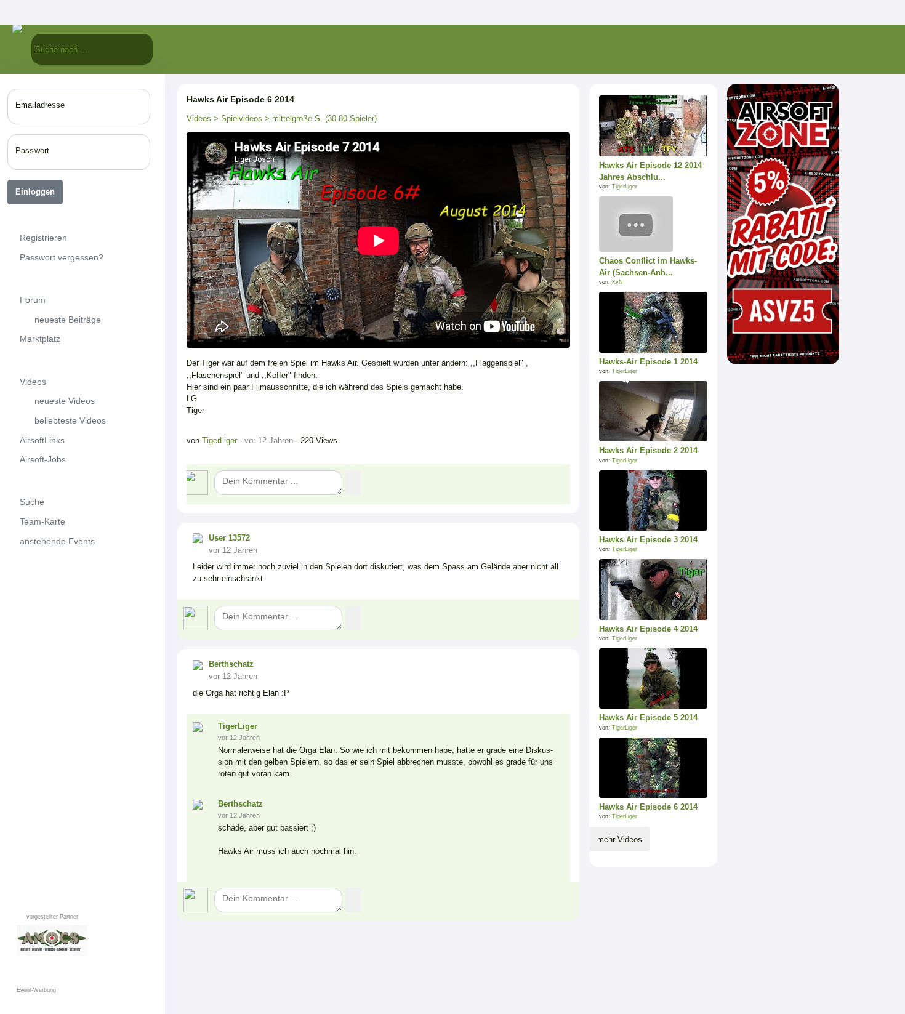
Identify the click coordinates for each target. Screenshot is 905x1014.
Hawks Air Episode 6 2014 (648, 806)
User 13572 (229, 537)
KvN (617, 282)
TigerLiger (220, 440)
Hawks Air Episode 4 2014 (648, 629)
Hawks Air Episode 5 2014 (648, 717)
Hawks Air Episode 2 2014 (648, 450)
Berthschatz (231, 664)
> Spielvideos (236, 118)
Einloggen (35, 191)
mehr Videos (619, 839)
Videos (199, 118)
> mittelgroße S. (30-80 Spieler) (319, 118)
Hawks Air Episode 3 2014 (648, 539)
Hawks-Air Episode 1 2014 (648, 361)
